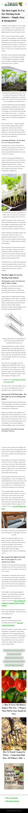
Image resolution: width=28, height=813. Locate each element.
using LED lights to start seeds (14, 665)
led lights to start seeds (14, 654)
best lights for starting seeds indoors (14, 650)
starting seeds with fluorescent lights (14, 661)
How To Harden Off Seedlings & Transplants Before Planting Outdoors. (13, 603)
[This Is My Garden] (13, 4)
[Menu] (2, 4)
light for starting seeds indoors (14, 658)
